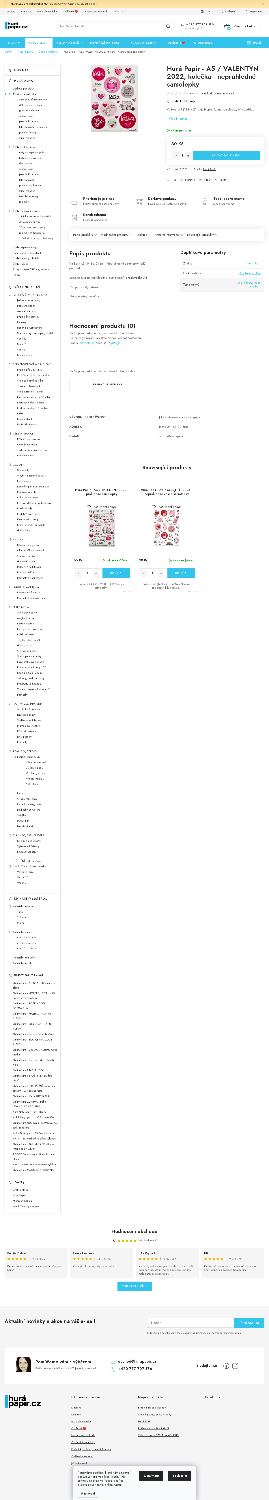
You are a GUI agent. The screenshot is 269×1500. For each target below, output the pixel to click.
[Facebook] (226, 1366)
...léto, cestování (26, 180)
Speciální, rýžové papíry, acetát (35, 333)
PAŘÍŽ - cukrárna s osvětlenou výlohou (35, 1164)
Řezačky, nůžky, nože (29, 804)
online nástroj (113, 1485)
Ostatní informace (167, 235)
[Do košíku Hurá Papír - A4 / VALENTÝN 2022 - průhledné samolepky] (116, 573)
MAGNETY (23, 821)
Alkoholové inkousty (28, 709)
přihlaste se (87, 343)
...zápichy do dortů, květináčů (34, 216)
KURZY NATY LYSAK (28, 975)
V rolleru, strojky (35, 773)
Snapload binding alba (30, 380)
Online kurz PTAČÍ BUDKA (28, 1070)
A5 (241, 273)
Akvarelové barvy (27, 612)
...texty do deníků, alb (29, 158)
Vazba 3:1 (23, 883)
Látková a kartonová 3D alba (33, 397)
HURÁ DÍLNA (23, 81)
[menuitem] (15, 42)
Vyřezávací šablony (28, 846)
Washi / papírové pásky (30, 475)
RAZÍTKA (18, 539)
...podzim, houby (26, 132)
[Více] (253, 42)
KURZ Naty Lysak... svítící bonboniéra (34, 1117)
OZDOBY (18, 464)
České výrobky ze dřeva (26, 211)
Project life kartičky (28, 317)
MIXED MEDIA (21, 607)
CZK (208, 11)
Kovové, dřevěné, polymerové (34, 503)
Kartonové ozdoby (27, 519)
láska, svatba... (256, 285)
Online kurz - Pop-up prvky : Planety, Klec (34, 1062)
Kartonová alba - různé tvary (33, 408)
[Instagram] (235, 1366)
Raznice (21, 793)
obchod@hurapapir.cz (137, 1361)
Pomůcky (22, 695)
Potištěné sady (25, 455)
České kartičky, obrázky (26, 258)
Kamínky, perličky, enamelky (33, 486)
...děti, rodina (25, 163)
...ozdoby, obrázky (27, 196)
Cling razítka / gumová (30, 550)
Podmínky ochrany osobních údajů (91, 1449)
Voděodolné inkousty (29, 720)
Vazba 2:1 (23, 877)
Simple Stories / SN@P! (31, 391)
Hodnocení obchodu (96, 11)
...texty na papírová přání (31, 152)
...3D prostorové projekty (31, 227)
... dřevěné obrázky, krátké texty (35, 238)
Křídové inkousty (26, 731)
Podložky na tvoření (28, 810)
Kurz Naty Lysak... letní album (29, 1112)
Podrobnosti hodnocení (220, 93)
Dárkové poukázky (23, 88)
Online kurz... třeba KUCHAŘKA (31, 1096)
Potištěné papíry (26, 306)
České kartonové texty (25, 147)
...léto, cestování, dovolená (32, 127)
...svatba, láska (25, 116)
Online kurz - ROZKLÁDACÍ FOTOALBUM (29, 1006)
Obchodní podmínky (83, 1442)
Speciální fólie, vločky (29, 673)
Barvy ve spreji (25, 623)
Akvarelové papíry (27, 311)
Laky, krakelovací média (30, 662)
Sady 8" (22, 344)
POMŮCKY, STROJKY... (26, 751)
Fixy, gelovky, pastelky (29, 629)
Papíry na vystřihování (29, 327)
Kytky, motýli (24, 481)
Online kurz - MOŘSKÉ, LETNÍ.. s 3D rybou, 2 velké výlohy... (34, 995)
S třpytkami (32, 784)
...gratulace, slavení (28, 110)
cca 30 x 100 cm (27, 948)
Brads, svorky (25, 508)
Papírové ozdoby (27, 492)
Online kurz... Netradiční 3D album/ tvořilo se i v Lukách (33, 1146)
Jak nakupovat (79, 1463)
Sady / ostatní (25, 355)
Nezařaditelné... (26, 826)
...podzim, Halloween (29, 185)
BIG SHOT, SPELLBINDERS (28, 835)
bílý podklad (253, 273)
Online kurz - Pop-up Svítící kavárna (33, 1034)
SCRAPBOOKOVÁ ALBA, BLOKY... (33, 364)
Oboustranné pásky (37, 762)
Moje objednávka (47, 11)
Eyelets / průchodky (28, 514)
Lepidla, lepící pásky (28, 757)
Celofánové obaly (27, 444)
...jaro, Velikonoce (27, 121)
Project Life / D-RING (29, 369)
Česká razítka (20, 264)
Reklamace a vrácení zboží (153, 1428)
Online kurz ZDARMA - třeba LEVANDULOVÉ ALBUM (29, 1104)
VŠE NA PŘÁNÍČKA (24, 433)
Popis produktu (83, 235)
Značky (19, 1182)
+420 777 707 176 (199, 24)
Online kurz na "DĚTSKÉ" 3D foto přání (33, 1078)
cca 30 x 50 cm (26, 943)
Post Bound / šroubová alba (33, 375)
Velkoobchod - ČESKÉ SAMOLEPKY (158, 1435)
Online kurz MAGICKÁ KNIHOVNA (33, 1170)
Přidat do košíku (227, 155)
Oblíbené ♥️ (70, 11)
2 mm (20, 923)
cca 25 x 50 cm (26, 937)
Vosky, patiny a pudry (29, 656)
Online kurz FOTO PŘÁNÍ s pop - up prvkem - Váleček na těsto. (34, 1088)
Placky (16, 275)
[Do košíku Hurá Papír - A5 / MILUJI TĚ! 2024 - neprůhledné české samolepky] (181, 573)
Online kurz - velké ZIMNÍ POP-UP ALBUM (33, 1026)
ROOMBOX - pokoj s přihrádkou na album (33, 1156)
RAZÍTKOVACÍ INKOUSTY (28, 704)
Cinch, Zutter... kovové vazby (29, 866)
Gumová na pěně (27, 561)
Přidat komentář (108, 384)
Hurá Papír (209, 169)
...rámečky (23, 202)
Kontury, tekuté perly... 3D (31, 667)
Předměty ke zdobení (29, 684)
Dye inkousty (24, 737)
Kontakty (26, 11)
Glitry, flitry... (24, 530)
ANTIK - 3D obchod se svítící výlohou (34, 1138)
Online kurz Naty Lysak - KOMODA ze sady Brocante (35, 1125)
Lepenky (21, 322)
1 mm (20, 912)
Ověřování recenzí (82, 1456)
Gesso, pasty (24, 645)
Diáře (20, 413)
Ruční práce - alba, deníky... (28, 253)
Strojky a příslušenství (29, 841)
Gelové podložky (27, 651)
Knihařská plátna (22, 932)
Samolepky (23, 470)
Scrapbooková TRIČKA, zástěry (31, 269)
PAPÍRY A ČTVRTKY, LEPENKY (30, 295)
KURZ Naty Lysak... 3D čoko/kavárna (34, 1133)
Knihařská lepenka (23, 906)
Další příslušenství (27, 424)
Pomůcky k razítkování (30, 578)
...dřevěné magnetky (28, 222)
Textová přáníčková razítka (32, 450)
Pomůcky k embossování (31, 598)
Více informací (178, 119)
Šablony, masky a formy (30, 678)
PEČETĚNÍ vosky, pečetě (27, 861)
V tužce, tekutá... (35, 779)
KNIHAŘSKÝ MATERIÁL (30, 899)
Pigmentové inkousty (28, 726)
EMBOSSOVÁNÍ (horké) (26, 587)
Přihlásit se (249, 1323)
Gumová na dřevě (27, 556)
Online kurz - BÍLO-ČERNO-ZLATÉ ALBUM (32, 1042)
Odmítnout (151, 1476)
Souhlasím (180, 1476)
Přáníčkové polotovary (30, 439)
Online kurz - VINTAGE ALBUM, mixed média (35, 1052)
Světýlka (21, 815)
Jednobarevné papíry (29, 300)
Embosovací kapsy (27, 852)
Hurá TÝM (144, 1421)
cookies (98, 1473)
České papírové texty (24, 247)
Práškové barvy (26, 634)
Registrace (255, 11)
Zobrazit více (134, 1286)
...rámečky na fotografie (30, 233)
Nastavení (88, 1493)
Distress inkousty (26, 715)
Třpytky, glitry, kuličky (29, 640)
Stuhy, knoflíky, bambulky (31, 525)
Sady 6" (22, 349)
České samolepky (24, 94)
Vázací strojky (25, 872)
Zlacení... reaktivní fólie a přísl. (34, 689)
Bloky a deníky (25, 419)
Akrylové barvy (25, 618)
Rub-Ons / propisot (28, 497)
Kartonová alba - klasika (30, 402)
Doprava (9, 11)
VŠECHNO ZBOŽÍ (27, 287)
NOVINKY (21, 70)
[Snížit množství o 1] (176, 155)
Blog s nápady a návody (152, 1407)
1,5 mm (21, 917)
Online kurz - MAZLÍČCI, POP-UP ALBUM (32, 1016)
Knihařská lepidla (22, 963)
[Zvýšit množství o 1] (188, 155)
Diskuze (142, 235)
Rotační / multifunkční (29, 567)
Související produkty (200, 235)
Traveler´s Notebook (28, 386)
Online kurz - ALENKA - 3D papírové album (34, 985)
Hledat (168, 26)
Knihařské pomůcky (24, 957)
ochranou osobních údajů (226, 1333)
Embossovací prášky (28, 592)
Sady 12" (22, 338)
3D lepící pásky (34, 768)
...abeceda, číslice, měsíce (32, 99)
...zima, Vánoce (26, 138)
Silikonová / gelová (28, 545)
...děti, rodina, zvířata (29, 105)
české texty (244, 283)
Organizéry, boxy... (28, 799)
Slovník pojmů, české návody (154, 1414)
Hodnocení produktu (115, 235)
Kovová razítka (25, 572)
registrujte (114, 343)
